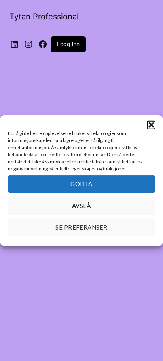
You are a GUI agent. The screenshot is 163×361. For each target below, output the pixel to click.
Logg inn (68, 44)
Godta (81, 183)
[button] (151, 125)
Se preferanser (81, 227)
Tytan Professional (44, 16)
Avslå (81, 205)
